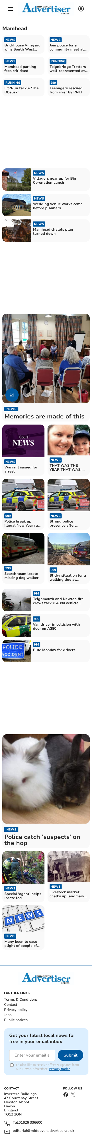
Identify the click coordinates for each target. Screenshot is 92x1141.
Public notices (16, 1020)
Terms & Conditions (21, 999)
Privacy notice (59, 1069)
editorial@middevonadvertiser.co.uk (43, 1131)
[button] (10, 9)
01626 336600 (30, 1123)
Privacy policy (15, 1009)
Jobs (8, 1014)
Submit (70, 1055)
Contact (10, 1004)
